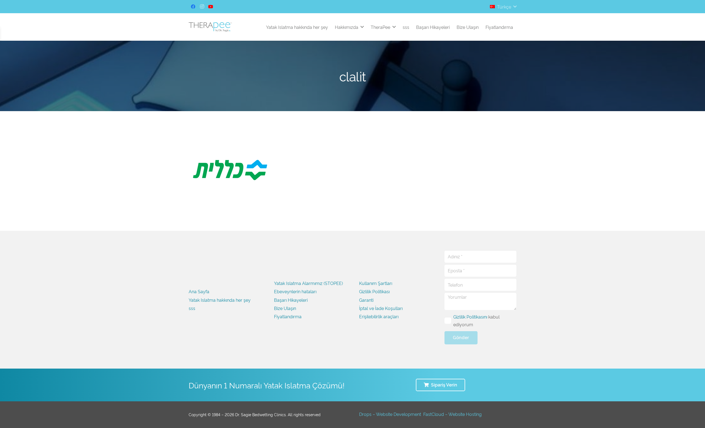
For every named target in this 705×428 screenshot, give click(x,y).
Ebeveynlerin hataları (295, 291)
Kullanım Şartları (375, 283)
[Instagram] (201, 6)
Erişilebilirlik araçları (378, 316)
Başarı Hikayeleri (291, 300)
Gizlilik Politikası (374, 291)
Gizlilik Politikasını (470, 317)
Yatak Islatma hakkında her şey (220, 300)
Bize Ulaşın (285, 308)
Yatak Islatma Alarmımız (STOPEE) (308, 283)
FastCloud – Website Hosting (452, 414)
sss (192, 308)
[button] (503, 6)
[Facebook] (193, 6)
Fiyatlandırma (288, 316)
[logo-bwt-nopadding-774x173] (210, 27)
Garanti (366, 300)
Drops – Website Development (390, 414)
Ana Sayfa (199, 291)
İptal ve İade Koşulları (381, 308)
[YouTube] (210, 6)
